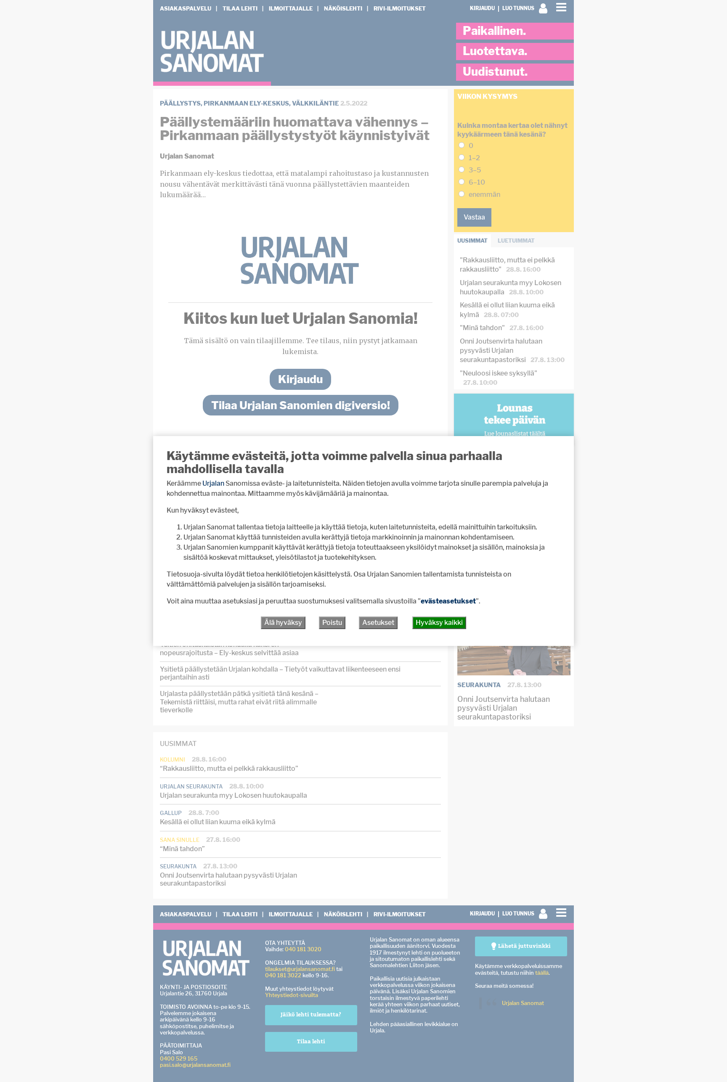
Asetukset (378, 623)
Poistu (332, 623)
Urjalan (213, 483)
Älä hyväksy (283, 623)
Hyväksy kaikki (439, 623)
